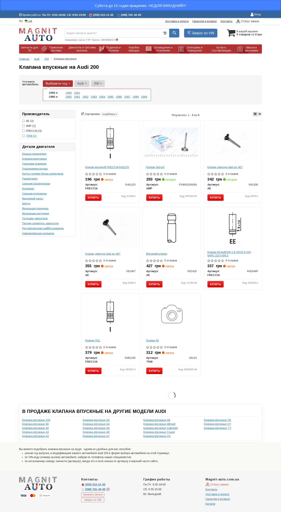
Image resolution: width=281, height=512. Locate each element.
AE (30, 120)
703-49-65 (95, 489)
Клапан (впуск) (155, 167)
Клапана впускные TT (217, 428)
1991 (77, 92)
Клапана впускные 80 (35, 424)
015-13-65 (95, 484)
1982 (85, 96)
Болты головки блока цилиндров (42, 173)
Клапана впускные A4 (96, 424)
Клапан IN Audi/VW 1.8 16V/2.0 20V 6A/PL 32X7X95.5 (229, 254)
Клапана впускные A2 (35, 436)
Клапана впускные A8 (156, 420)
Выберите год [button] (57, 83)
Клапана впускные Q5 (217, 420)
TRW (31, 135)
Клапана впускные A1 (35, 432)
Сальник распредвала (36, 183)
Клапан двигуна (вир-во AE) (224, 167)
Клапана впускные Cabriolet (160, 428)
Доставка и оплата (177, 21)
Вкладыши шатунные (35, 213)
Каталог (210, 503)
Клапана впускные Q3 (157, 436)
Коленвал (28, 188)
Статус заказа (249, 21)
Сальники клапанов (34, 163)
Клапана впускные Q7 (217, 424)
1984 (102, 96)
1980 (69, 96)
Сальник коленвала (34, 193)
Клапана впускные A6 (96, 432)
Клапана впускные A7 (96, 436)
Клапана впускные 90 (35, 428)
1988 (136, 96)
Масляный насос (32, 198)
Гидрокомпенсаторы (35, 168)
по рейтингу (108, 114)
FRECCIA (34, 130)
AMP (31, 125)
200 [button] (97, 83)
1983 (94, 96)
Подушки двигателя (35, 218)
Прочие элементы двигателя (40, 223)
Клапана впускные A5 (96, 428)
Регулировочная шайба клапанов (43, 228)
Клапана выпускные (34, 158)
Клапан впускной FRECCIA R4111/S (107, 167)
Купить (93, 197)
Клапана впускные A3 (96, 420)
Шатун (26, 203)
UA (30, 21)
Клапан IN (152, 340)
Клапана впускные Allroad (159, 424)
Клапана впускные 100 (36, 420)
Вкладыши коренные (35, 208)
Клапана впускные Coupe (159, 432)
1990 (69, 92)
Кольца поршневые (34, 153)
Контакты (226, 21)
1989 (144, 96)
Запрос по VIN (202, 33)
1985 (110, 96)
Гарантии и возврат (217, 499)
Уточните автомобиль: (30, 83)
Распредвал (29, 178)
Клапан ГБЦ (92, 340)
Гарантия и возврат (204, 21)
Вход (257, 14)
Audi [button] (81, 83)
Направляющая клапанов (38, 233)
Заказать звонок (93, 494)
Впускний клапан (156, 253)
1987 (127, 96)
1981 (77, 96)
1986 (119, 96)
